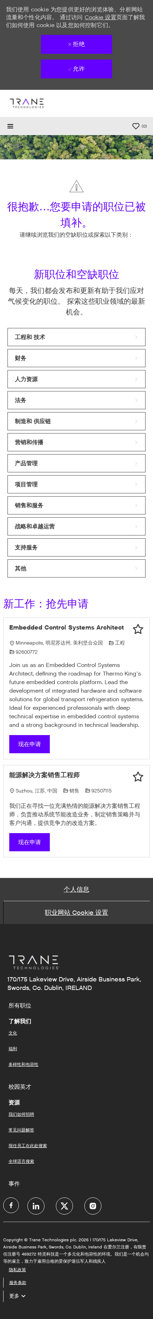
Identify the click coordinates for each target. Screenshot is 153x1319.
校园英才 (20, 1087)
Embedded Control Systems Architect (66, 627)
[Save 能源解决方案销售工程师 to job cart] (138, 776)
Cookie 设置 (100, 17)
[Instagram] (92, 1206)
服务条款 (17, 1282)
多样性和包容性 (23, 1064)
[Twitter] (64, 1206)
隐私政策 (17, 1269)
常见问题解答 (21, 1130)
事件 (14, 1184)
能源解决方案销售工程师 (44, 775)
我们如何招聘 (21, 1114)
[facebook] (11, 1205)
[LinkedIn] (35, 1206)
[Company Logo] (26, 103)
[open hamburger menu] (10, 126)
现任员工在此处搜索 (28, 1145)
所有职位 (20, 1006)
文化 (13, 1033)
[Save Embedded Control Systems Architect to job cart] (138, 629)
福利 (13, 1048)
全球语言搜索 (21, 1161)
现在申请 (29, 744)
